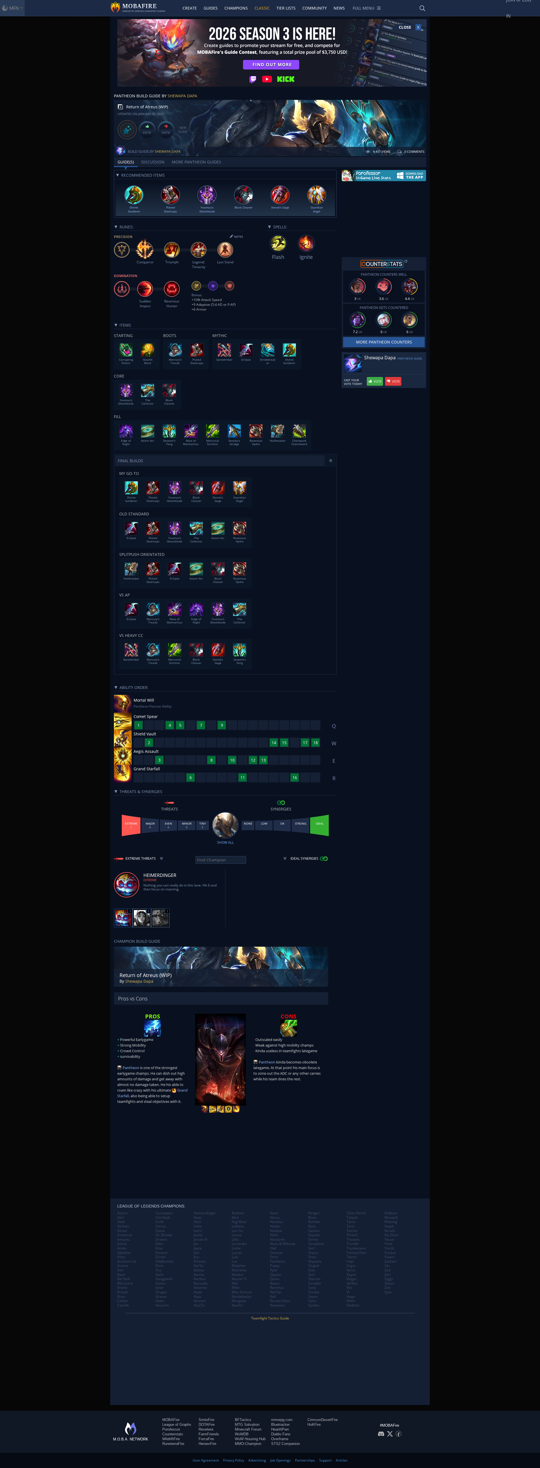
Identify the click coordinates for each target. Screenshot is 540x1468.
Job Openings (280, 1460)
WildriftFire (171, 1439)
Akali (121, 1222)
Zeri (387, 1274)
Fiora (159, 1265)
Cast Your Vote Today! (353, 382)
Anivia (122, 1244)
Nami (274, 1213)
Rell (273, 1296)
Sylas (312, 1301)
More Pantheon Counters (384, 342)
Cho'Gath (163, 1217)
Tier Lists (286, 8)
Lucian (237, 1253)
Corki (160, 1222)
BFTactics (243, 1420)
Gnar (159, 1287)
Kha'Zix (199, 1305)
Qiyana (275, 1274)
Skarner (314, 1279)
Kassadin (201, 1283)
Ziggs (388, 1279)
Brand (122, 1287)
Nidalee (276, 1231)
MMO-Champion (248, 1444)
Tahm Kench (356, 1213)
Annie (121, 1248)
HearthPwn (280, 1429)
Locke (236, 1248)
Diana (160, 1231)
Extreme (150, 879)
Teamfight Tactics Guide (270, 1318)
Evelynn (162, 1253)
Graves (161, 1296)
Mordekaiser (242, 1296)
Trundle (352, 1244)
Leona (236, 1235)
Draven (161, 1239)
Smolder (314, 1283)
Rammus (277, 1287)
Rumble (314, 1222)
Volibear (390, 1213)
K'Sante (200, 1261)
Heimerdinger (205, 1213)
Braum (122, 1292)
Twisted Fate (356, 1253)
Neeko (275, 1226)
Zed (387, 1270)
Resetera (206, 1429)
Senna (313, 1239)
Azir (120, 1270)
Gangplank (164, 1279)
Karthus (200, 1279)
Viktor (351, 1301)
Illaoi (197, 1222)
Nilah (274, 1235)
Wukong (390, 1222)
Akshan (123, 1226)
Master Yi (239, 1279)
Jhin (196, 1253)
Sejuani (314, 1235)
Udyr (350, 1261)
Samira (314, 1231)
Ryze (312, 1226)
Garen (160, 1283)
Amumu (123, 1239)
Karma (199, 1274)
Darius (161, 1226)
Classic (262, 8)
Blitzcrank (125, 1283)
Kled (235, 1217)
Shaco (313, 1253)
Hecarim (162, 1305)
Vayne (351, 1274)
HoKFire (314, 1424)
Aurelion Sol (126, 1261)
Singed (313, 1265)
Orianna (276, 1253)
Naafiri (237, 1305)
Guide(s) (126, 162)
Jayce (198, 1248)
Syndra (313, 1305)
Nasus (275, 1217)
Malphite (239, 1265)
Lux (234, 1261)
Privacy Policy (233, 1460)
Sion (311, 1270)
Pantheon (130, 1067)
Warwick (391, 1217)
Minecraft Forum (248, 1429)
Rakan (275, 1283)
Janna (198, 1235)
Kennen (200, 1301)
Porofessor (171, 1429)
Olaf (273, 1248)
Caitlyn (122, 1301)
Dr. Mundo (164, 1235)
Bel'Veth (123, 1279)
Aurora (122, 1265)
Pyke (273, 1270)
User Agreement (206, 1460)
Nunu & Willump (282, 1244)
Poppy (275, 1265)
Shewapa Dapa (182, 95)
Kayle (198, 1292)
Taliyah (352, 1217)
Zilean (389, 1283)
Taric (350, 1226)
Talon (350, 1222)
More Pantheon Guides (196, 162)
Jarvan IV (200, 1239)
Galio (160, 1274)
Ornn (274, 1257)
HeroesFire (207, 1444)
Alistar (122, 1231)
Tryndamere (356, 1248)
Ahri (120, 1217)
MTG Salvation (247, 1424)
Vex (349, 1287)
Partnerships (305, 1460)
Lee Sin (237, 1231)
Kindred (238, 1213)
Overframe (279, 1439)
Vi (347, 1292)
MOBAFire (170, 1420)
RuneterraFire (173, 1444)
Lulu (235, 1257)
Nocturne (277, 1239)
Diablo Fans (281, 1434)
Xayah (389, 1226)
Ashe (121, 1257)
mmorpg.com (281, 1420)
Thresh (351, 1235)
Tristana (352, 1239)
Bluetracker (280, 1424)
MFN (14, 8)
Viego (350, 1296)
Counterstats (172, 1434)
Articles (342, 1460)
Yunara (390, 1253)
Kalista (199, 1270)
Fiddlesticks (165, 1261)
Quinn (274, 1279)
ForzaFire (206, 1439)
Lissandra (239, 1244)
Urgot (351, 1265)
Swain (313, 1296)
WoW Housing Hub (250, 1439)
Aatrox (122, 1213)
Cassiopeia (164, 1213)
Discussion (153, 162)
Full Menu (363, 8)
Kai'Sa (198, 1265)
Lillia (235, 1239)
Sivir (311, 1274)
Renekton (277, 1305)
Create (190, 8)
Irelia (198, 1226)
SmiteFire (206, 1420)
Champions (236, 8)
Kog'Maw (239, 1222)
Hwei (198, 1217)
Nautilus (276, 1222)
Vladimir (352, 1305)
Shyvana (314, 1261)
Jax (196, 1244)
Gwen (160, 1301)
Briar (121, 1296)
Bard (121, 1274)
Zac (387, 1265)
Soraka (313, 1292)
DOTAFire (207, 1424)
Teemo (351, 1231)
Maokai (237, 1274)
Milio (235, 1287)
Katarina (200, 1287)
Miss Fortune (242, 1292)
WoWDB (242, 1434)
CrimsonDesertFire (322, 1420)
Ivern (198, 1231)
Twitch (351, 1257)
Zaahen (390, 1261)
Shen (312, 1257)
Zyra (388, 1292)
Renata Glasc (280, 1301)
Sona (312, 1287)
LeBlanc (238, 1226)
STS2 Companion (285, 1444)
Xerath (389, 1231)
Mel (235, 1283)
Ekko (159, 1244)
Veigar (351, 1279)
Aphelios (124, 1253)
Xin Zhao (391, 1235)
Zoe (387, 1287)
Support (325, 1460)
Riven (312, 1217)
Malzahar (239, 1270)
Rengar (314, 1213)
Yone (388, 1244)
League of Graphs (176, 1424)
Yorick (389, 1248)
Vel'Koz (352, 1283)
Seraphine (316, 1244)
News (339, 8)
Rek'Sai (275, 1292)
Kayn (197, 1296)
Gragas (161, 1292)
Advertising (257, 1460)
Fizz (158, 1270)
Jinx (196, 1257)
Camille (123, 1305)
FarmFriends (209, 1434)
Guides (211, 8)
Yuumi (389, 1257)
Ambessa (124, 1235)
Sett (311, 1248)
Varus (351, 1270)
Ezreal (160, 1257)
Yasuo (389, 1239)
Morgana (239, 1301)
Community (314, 8)
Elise (159, 1248)
